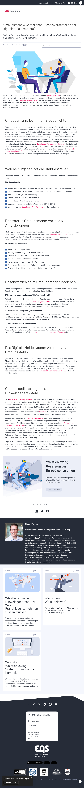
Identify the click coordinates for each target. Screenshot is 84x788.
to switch (11, 782)
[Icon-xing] (34, 704)
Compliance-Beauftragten (32, 207)
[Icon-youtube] (56, 704)
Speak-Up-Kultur (53, 96)
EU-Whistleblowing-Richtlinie (21, 400)
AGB (49, 779)
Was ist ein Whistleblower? (55, 600)
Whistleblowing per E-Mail (39, 302)
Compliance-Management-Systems (50, 332)
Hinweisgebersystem (28, 100)
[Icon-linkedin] (28, 704)
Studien (42, 412)
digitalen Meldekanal (35, 418)
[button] (79, 45)
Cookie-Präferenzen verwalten (69, 779)
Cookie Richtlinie (41, 779)
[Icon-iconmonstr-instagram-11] (50, 704)
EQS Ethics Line (56, 779)
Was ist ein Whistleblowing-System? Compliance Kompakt (19, 667)
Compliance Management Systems (51, 144)
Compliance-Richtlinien (58, 234)
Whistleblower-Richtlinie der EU (53, 371)
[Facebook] (45, 704)
